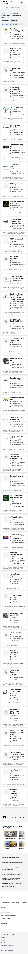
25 (20, 817)
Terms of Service (4, 942)
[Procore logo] (7, 2)
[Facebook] (4, 934)
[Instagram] (10, 934)
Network (5, 3)
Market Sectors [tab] (15, 902)
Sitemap (2, 948)
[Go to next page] (23, 817)
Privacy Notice (4, 940)
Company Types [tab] (6, 902)
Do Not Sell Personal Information (7, 945)
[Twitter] (7, 934)
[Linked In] (1, 934)
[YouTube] (13, 934)
